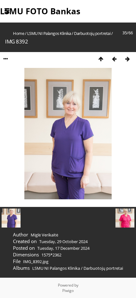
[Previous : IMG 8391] (114, 59)
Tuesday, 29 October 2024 (63, 241)
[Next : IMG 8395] (127, 59)
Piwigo (68, 290)
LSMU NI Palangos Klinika (49, 33)
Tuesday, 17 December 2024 (63, 248)
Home (18, 33)
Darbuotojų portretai (92, 33)
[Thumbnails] (101, 59)
